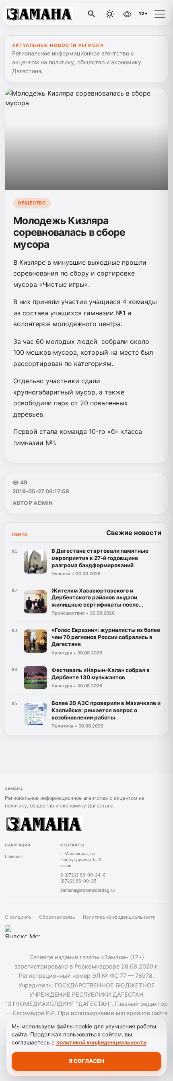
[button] (159, 14)
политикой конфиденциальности (101, 1042)
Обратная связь (57, 917)
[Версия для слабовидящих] (127, 14)
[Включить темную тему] (109, 14)
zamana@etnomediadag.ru (87, 890)
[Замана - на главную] (39, 14)
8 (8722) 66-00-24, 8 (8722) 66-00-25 (83, 878)
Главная (13, 856)
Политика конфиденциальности (119, 917)
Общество (32, 203)
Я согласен (86, 1061)
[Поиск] (91, 14)
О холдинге (18, 917)
